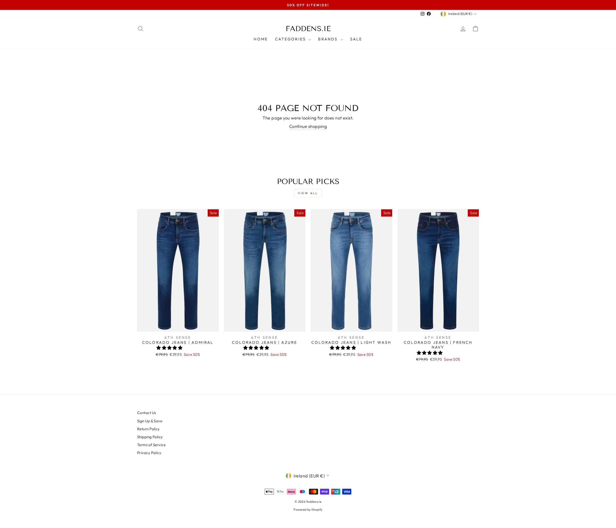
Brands (328, 39)
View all (308, 193)
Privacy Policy (149, 452)
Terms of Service (151, 444)
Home (261, 39)
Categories (291, 39)
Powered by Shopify (308, 509)
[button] (170, 347)
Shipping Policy (150, 437)
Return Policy (148, 429)
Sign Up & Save (149, 421)
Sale (356, 39)
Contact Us (146, 412)
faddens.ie (308, 28)
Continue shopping (308, 126)
